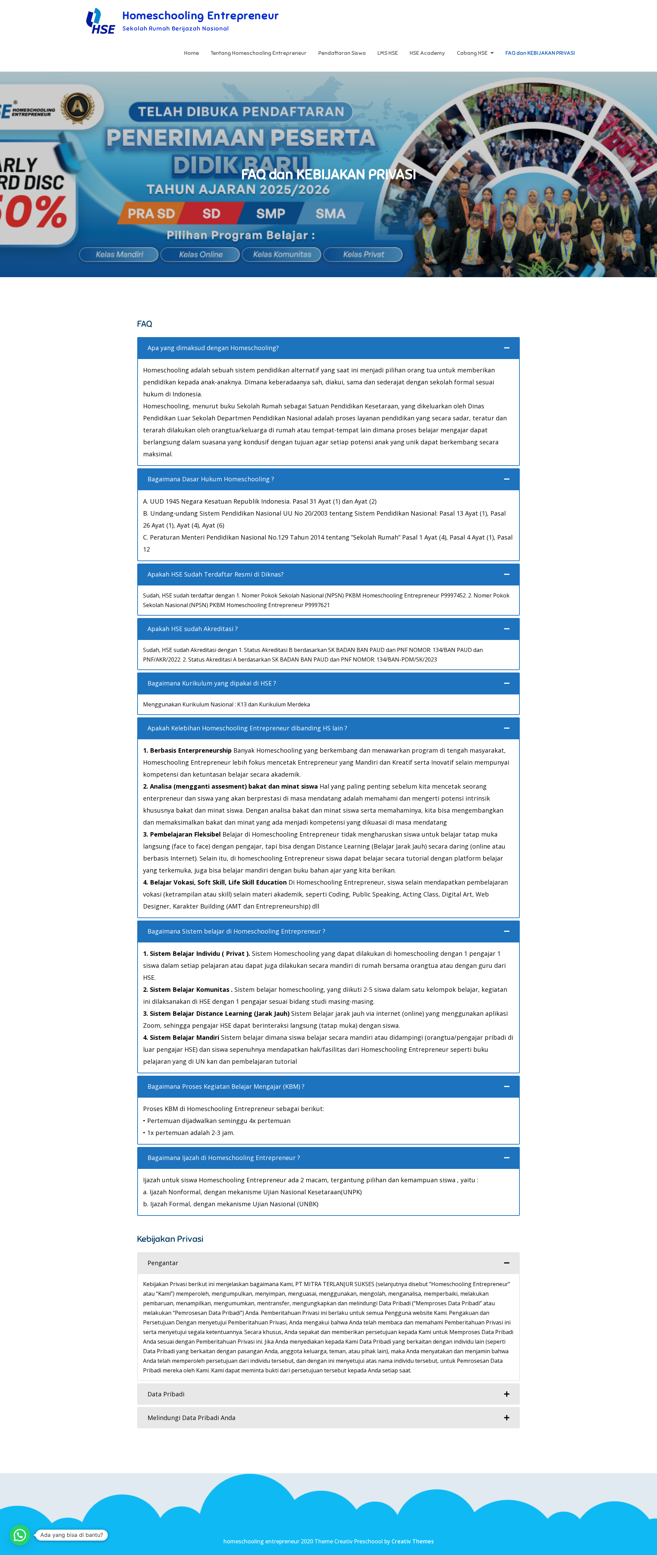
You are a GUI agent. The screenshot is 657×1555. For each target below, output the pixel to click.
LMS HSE (387, 53)
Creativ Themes (412, 1541)
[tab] (328, 347)
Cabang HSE (472, 53)
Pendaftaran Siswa (342, 53)
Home (191, 53)
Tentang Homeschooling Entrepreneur (258, 53)
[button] (20, 1535)
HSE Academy (427, 53)
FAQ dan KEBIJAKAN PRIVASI (540, 53)
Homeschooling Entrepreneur (201, 15)
